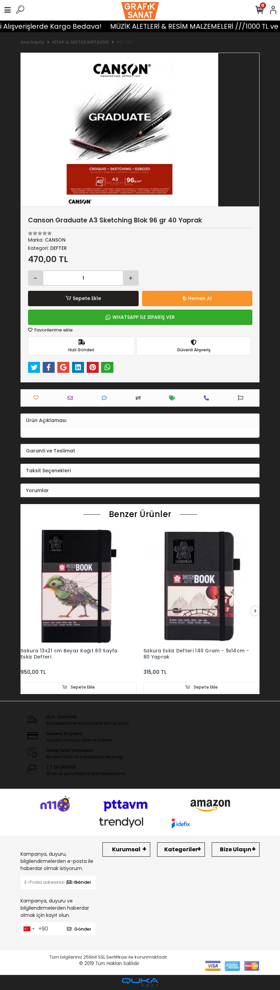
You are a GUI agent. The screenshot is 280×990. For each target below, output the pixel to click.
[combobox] (29, 929)
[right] (255, 611)
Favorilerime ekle (53, 330)
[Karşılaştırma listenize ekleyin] (140, 398)
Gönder (82, 882)
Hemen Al (200, 298)
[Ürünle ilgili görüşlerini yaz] (106, 398)
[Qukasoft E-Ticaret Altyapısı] (140, 982)
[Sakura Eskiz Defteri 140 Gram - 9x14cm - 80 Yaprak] (201, 586)
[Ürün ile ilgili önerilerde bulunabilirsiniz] (242, 398)
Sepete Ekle (87, 298)
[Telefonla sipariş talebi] (208, 398)
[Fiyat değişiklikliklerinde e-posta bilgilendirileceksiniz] (174, 398)
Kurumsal (126, 849)
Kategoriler (181, 849)
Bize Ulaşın (235, 849)
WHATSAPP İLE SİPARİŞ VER (143, 317)
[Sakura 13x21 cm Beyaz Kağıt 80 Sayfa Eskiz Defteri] (78, 586)
